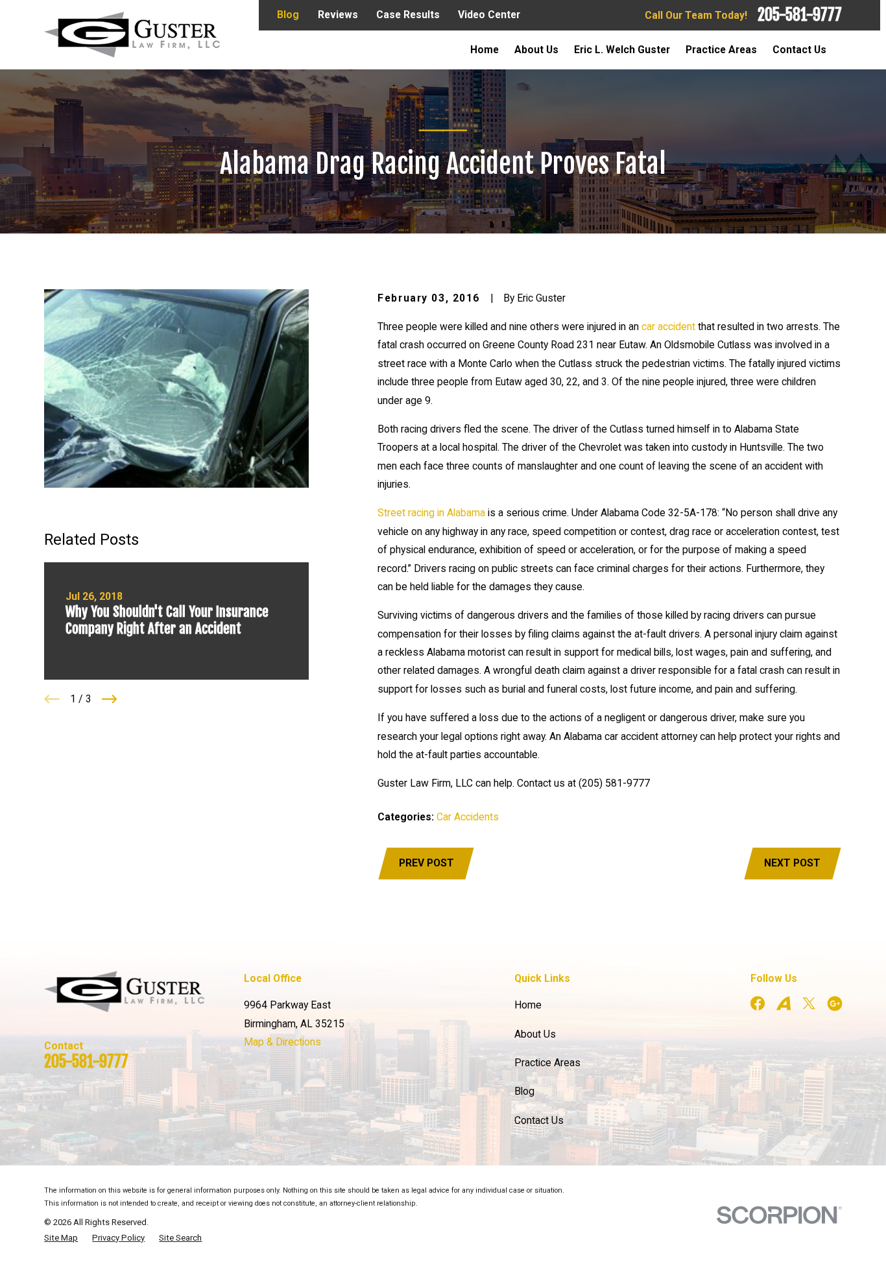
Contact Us (539, 1120)
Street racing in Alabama (431, 513)
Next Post (792, 863)
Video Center (489, 14)
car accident (668, 326)
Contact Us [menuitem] (799, 49)
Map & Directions (282, 1042)
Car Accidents (468, 817)
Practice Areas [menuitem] (721, 49)
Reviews (338, 14)
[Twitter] (809, 1003)
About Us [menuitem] (536, 49)
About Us (535, 1034)
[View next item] (109, 699)
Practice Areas (547, 1062)
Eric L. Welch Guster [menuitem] (622, 49)
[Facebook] (757, 1003)
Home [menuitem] (484, 49)
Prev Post (426, 863)
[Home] (132, 35)
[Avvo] (783, 1003)
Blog (288, 14)
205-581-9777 (800, 15)
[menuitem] (61, 1238)
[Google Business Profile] (835, 1003)
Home (528, 1005)
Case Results (408, 14)
